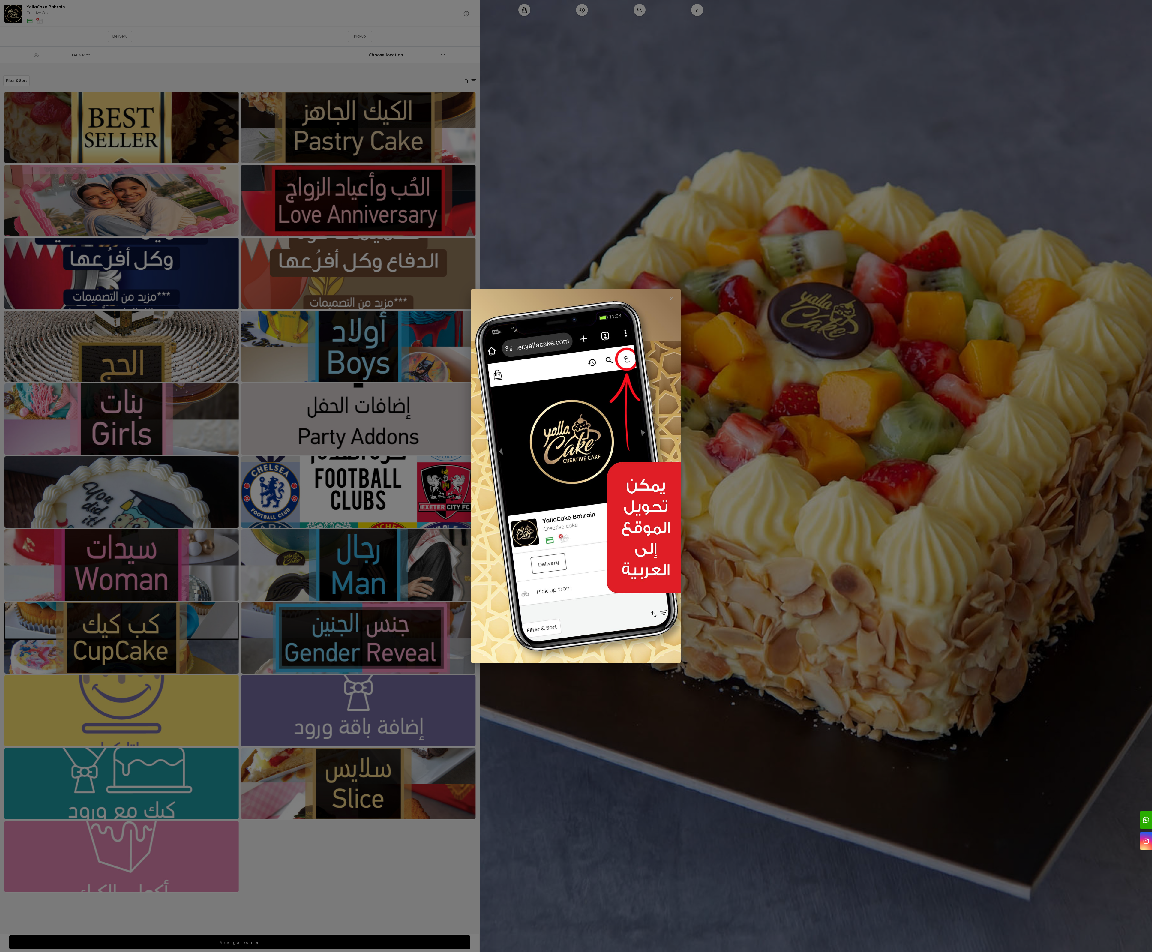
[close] (672, 298)
